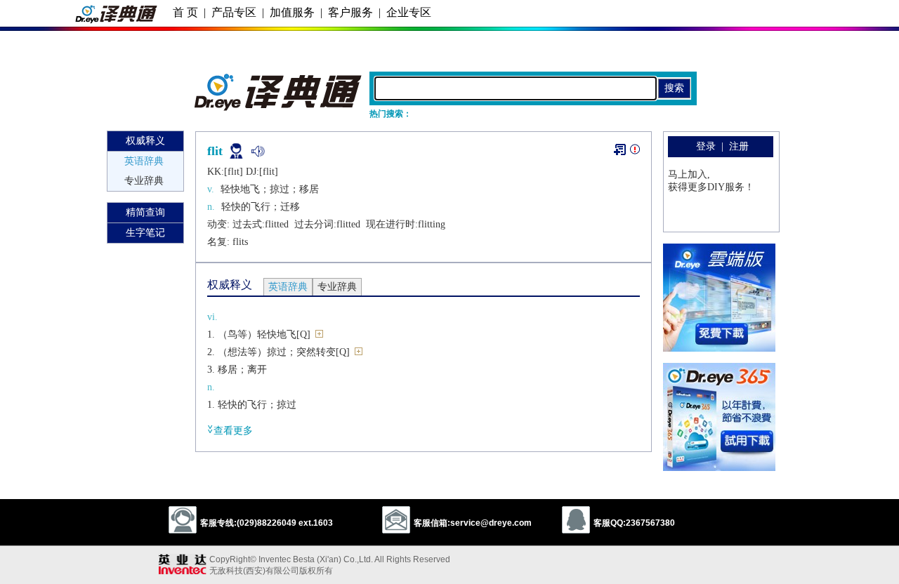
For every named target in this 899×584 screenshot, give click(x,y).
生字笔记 (145, 232)
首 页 (185, 12)
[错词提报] (635, 152)
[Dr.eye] (279, 107)
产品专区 (234, 12)
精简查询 (145, 212)
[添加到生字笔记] (620, 149)
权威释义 (145, 140)
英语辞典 (144, 161)
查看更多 (233, 430)
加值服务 (292, 12)
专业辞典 (144, 180)
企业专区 (409, 12)
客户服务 (350, 12)
